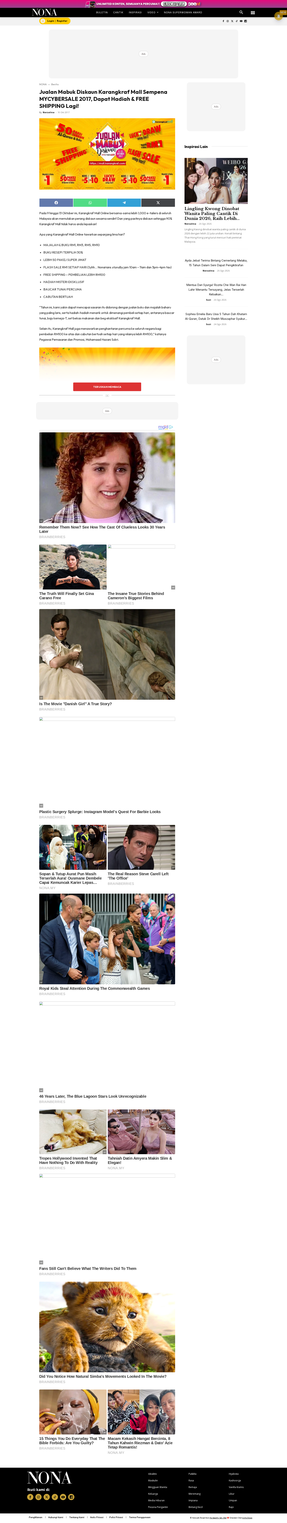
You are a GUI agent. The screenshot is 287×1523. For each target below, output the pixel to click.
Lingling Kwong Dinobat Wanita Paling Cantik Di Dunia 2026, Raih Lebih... (212, 213)
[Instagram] (228, 21)
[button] (241, 12)
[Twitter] (232, 21)
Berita (55, 84)
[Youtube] (241, 21)
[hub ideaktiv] (253, 11)
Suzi (208, 299)
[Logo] (44, 12)
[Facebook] (223, 21)
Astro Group (247, 1518)
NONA (43, 84)
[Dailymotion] (245, 21)
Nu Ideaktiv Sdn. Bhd (218, 1518)
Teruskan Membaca (107, 386)
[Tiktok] (236, 21)
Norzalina (48, 112)
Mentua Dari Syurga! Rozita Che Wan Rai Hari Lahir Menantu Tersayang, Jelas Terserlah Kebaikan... (216, 289)
